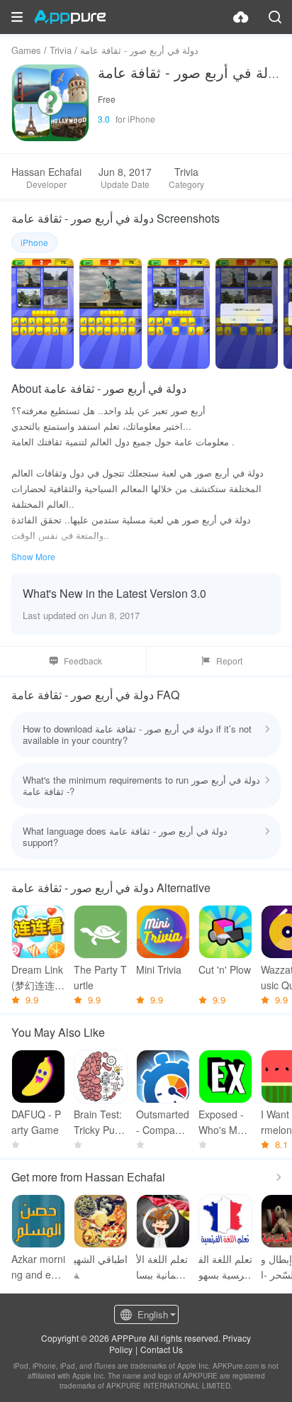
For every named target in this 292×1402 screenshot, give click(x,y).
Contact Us (161, 1349)
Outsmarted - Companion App (162, 1122)
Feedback (83, 661)
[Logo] (70, 17)
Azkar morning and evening (38, 1267)
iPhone (34, 242)
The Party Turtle (100, 977)
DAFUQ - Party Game (36, 1122)
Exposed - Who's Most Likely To (224, 1122)
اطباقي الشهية (101, 1266)
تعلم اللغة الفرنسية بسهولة (225, 1267)
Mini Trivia (158, 969)
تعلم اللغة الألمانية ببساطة (162, 1267)
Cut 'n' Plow (224, 969)
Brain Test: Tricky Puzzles (100, 1122)
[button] (17, 17)
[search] (275, 17)
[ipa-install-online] (241, 17)
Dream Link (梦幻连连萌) (37, 977)
